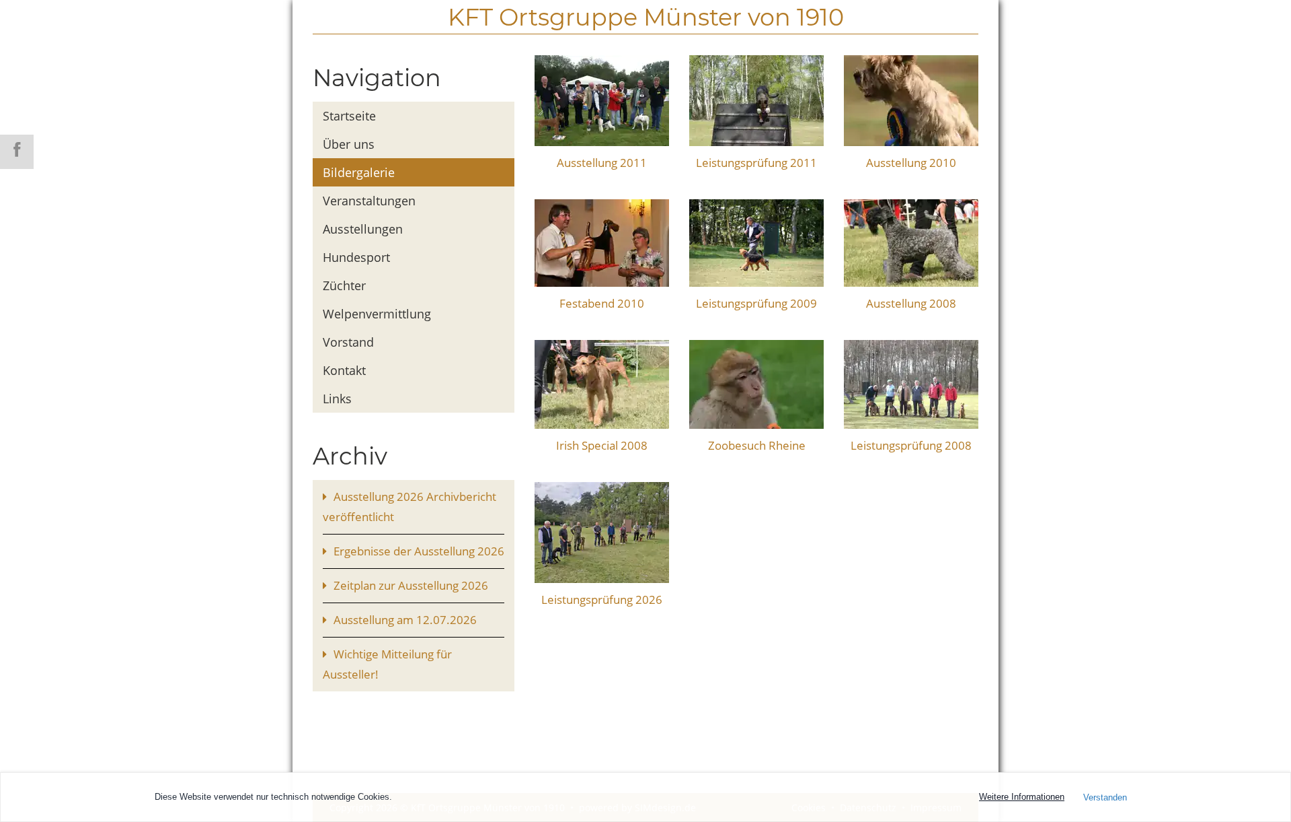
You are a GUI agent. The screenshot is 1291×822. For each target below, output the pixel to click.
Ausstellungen (363, 229)
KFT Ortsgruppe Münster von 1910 (646, 17)
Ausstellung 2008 (911, 303)
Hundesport (356, 257)
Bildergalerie (359, 172)
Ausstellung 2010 (911, 162)
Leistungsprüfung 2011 (756, 162)
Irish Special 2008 (602, 445)
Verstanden (1105, 797)
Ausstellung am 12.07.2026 (405, 619)
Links (337, 398)
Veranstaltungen (369, 201)
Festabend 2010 (601, 303)
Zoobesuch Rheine (757, 445)
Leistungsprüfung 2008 (911, 445)
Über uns (349, 144)
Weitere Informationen (1021, 797)
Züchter (344, 285)
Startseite (349, 116)
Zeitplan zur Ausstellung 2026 (411, 585)
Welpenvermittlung (377, 314)
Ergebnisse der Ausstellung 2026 (419, 551)
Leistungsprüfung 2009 (756, 303)
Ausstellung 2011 (602, 162)
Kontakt (344, 370)
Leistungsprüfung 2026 (601, 599)
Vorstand (348, 342)
